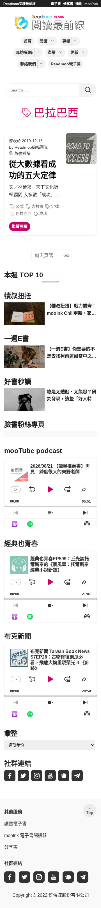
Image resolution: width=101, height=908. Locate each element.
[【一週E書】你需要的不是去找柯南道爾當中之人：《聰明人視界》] (24, 356)
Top (89, 812)
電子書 (56, 4)
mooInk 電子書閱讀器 (25, 835)
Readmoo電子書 (66, 64)
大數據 (37, 206)
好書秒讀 (23, 153)
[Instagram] (36, 775)
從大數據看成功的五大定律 (32, 170)
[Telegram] (77, 775)
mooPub (91, 4)
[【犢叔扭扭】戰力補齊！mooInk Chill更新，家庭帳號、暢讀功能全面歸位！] (24, 313)
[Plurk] (63, 775)
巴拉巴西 (23, 213)
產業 (52, 52)
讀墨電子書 (15, 823)
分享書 (68, 4)
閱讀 (43, 41)
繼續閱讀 (19, 226)
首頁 (28, 41)
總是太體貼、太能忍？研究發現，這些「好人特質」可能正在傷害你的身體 (71, 396)
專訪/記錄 (24, 52)
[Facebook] (9, 775)
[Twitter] (23, 775)
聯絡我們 (28, 64)
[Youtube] (50, 775)
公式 (20, 206)
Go (66, 255)
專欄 (66, 41)
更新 (74, 52)
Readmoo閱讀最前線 (19, 4)
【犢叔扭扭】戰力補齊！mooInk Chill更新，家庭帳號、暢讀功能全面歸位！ (71, 310)
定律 (55, 206)
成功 (43, 213)
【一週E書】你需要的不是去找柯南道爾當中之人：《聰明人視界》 (71, 353)
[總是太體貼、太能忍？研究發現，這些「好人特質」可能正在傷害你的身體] (24, 399)
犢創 (78, 4)
